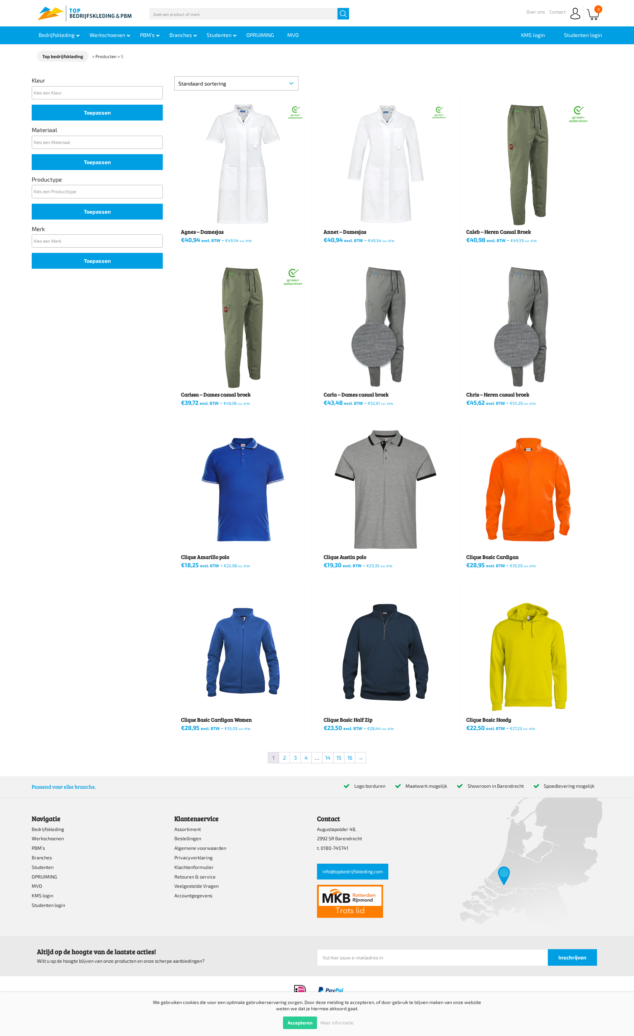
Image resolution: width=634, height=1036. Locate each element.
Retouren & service (195, 877)
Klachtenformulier (194, 867)
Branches (42, 857)
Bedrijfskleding (48, 829)
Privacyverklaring (193, 857)
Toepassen (97, 112)
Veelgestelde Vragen (196, 886)
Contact (557, 12)
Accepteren (300, 1022)
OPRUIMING (44, 877)
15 (338, 757)
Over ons (535, 12)
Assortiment (187, 829)
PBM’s (38, 848)
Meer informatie (336, 1022)
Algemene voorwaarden (200, 848)
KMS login (42, 895)
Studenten (42, 867)
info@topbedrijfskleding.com (352, 871)
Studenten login (48, 905)
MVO (37, 886)
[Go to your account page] (575, 20)
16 (349, 757)
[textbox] (99, 92)
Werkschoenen (48, 838)
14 (328, 757)
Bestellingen (187, 838)
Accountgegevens (193, 895)
